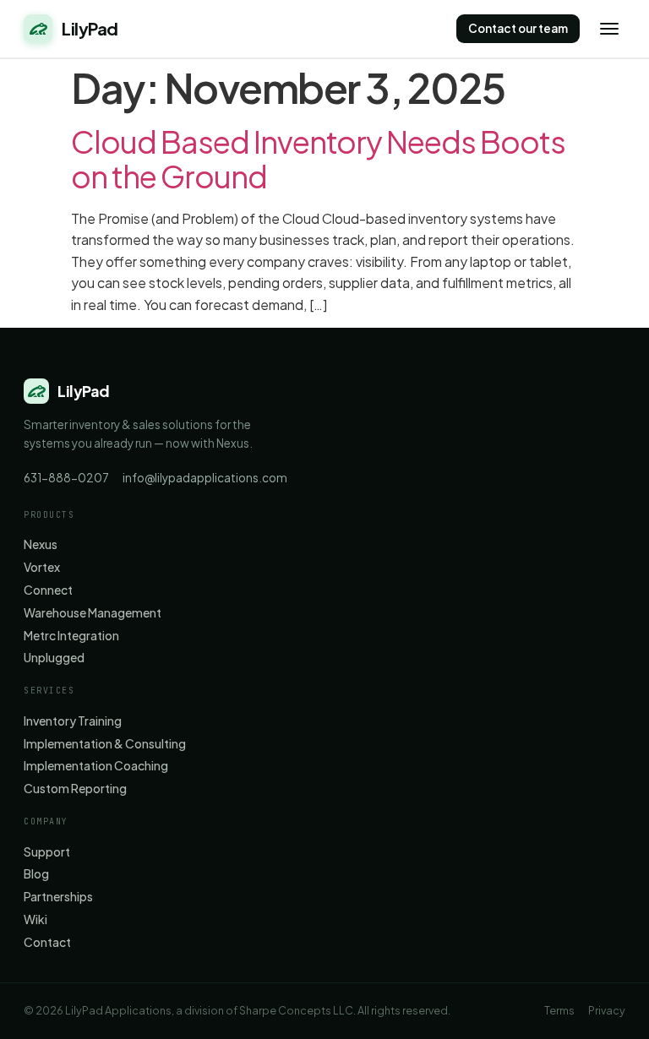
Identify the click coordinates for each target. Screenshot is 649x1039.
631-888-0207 (66, 478)
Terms (559, 1010)
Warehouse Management (92, 613)
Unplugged (54, 657)
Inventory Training (73, 721)
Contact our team (518, 28)
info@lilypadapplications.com (205, 478)
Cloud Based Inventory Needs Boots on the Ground (318, 158)
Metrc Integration (71, 635)
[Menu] (609, 28)
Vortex (42, 567)
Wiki (35, 919)
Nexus (40, 544)
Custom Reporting (75, 788)
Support (47, 852)
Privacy (606, 1010)
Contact (47, 942)
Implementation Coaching (96, 766)
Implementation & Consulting (105, 744)
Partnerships (58, 896)
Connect (48, 590)
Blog (36, 874)
